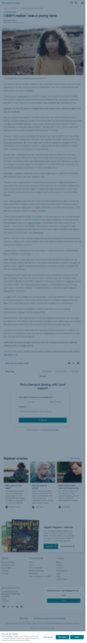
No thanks (62, 637)
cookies (9, 636)
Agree (77, 637)
